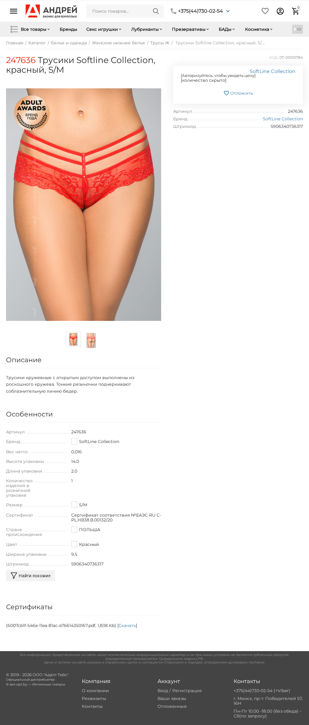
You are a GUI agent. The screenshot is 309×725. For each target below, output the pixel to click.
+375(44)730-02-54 (200, 11)
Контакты (92, 706)
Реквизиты (94, 698)
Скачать (127, 625)
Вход (163, 690)
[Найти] (156, 11)
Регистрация (187, 690)
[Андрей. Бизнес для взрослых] (51, 11)
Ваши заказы (172, 698)
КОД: (274, 57)
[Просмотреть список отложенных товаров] (265, 11)
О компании (95, 690)
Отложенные (172, 706)
